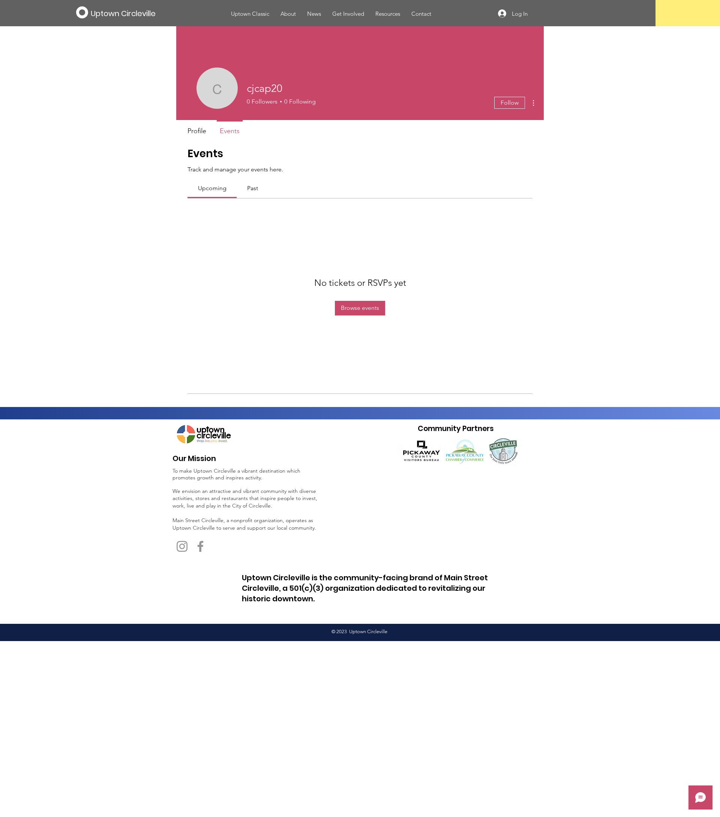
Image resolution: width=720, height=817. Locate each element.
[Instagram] (182, 546)
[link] (212, 188)
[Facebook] (200, 546)
